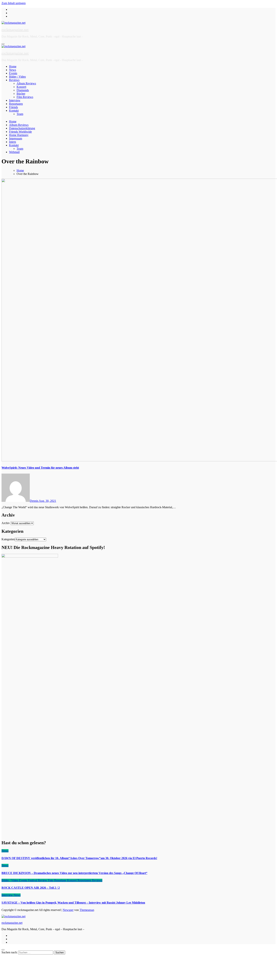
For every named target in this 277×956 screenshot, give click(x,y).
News (12, 69)
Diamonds (23, 90)
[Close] (3, 949)
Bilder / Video (17, 76)
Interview (14, 100)
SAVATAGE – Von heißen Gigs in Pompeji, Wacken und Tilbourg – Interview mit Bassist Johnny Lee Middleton (73, 902)
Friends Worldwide (20, 131)
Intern (12, 141)
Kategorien (8, 539)
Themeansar (87, 910)
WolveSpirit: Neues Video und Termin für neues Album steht (40, 467)
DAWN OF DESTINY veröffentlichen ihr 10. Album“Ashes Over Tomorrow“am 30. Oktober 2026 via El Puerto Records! (79, 858)
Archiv (6, 523)
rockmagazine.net (15, 30)
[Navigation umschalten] (3, 43)
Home (12, 66)
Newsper (68, 910)
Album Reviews (26, 83)
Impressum (15, 138)
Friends (13, 107)
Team (20, 114)
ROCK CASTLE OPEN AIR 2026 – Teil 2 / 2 (31, 887)
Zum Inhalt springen (14, 3)
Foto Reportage (57, 880)
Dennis (34, 500)
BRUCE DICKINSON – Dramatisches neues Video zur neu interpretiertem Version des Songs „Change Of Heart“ (74, 873)
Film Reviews (25, 97)
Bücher (21, 93)
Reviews (14, 80)
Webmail (14, 152)
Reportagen (16, 103)
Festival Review (38, 880)
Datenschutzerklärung (22, 128)
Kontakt (14, 110)
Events (13, 73)
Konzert (21, 86)
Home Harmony (18, 135)
